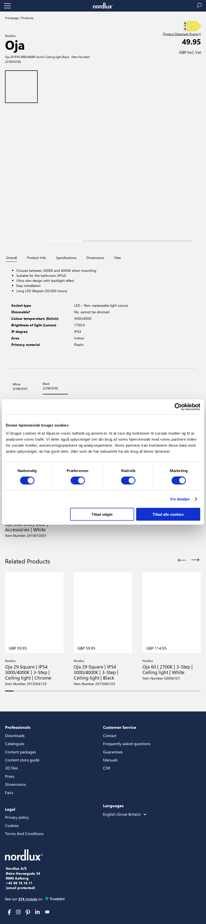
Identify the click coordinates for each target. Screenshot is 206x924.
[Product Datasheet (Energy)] (182, 34)
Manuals (110, 759)
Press (9, 776)
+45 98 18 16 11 (19, 883)
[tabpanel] (103, 315)
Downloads (15, 735)
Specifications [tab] (66, 258)
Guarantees (113, 751)
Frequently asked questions (126, 743)
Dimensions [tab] (95, 258)
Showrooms (15, 784)
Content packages (20, 751)
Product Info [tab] (36, 258)
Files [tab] (117, 258)
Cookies (12, 825)
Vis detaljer (180, 499)
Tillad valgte (102, 514)
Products (27, 18)
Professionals (17, 727)
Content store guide (22, 759)
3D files (11, 768)
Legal (10, 809)
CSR (106, 768)
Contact (109, 735)
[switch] (78, 481)
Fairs (9, 792)
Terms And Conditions (24, 833)
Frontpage (12, 18)
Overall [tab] (11, 258)
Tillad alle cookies (168, 514)
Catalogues (14, 743)
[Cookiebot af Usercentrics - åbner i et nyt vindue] (178, 407)
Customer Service (119, 727)
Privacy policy (17, 817)
